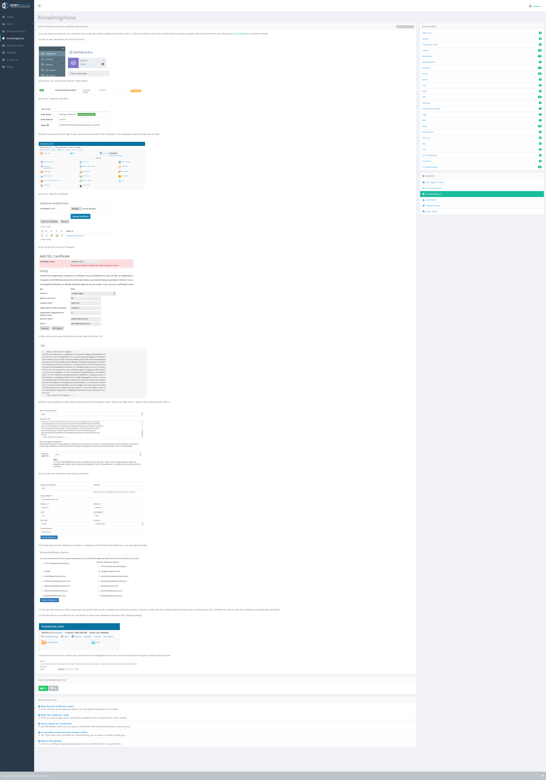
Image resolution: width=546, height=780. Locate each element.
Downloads (431, 199)
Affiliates (11, 52)
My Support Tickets (434, 182)
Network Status (15, 45)
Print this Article (406, 27)
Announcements (15, 31)
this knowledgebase (241, 33)
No (54, 688)
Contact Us (12, 59)
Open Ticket (431, 211)
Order (9, 67)
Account (537, 6)
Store (9, 24)
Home (10, 16)
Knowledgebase (15, 38)
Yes (44, 688)
